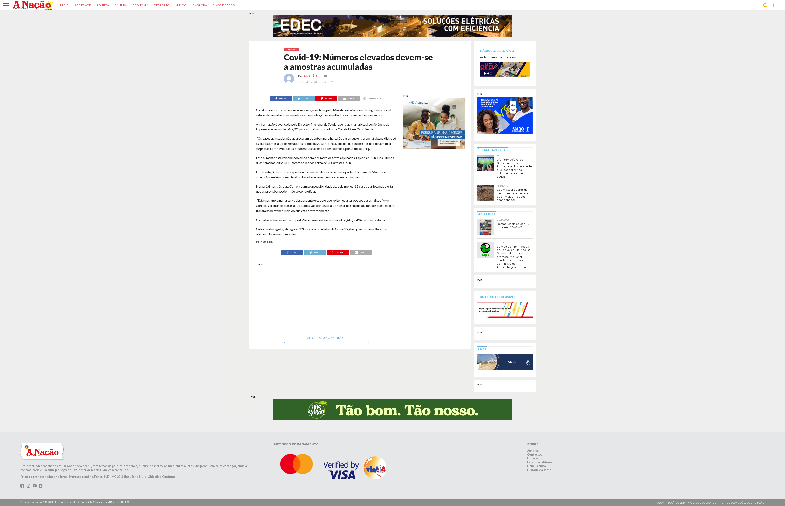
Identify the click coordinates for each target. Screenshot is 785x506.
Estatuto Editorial (540, 462)
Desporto (162, 5)
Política (102, 5)
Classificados (224, 5)
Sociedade (82, 5)
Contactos (534, 454)
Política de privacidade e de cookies (692, 502)
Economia (140, 5)
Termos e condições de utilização (742, 502)
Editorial (533, 458)
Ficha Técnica (536, 466)
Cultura (120, 5)
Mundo (181, 5)
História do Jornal (539, 470)
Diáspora (199, 5)
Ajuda (660, 502)
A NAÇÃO (310, 76)
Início (64, 5)
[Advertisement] (326, 297)
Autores (533, 450)
